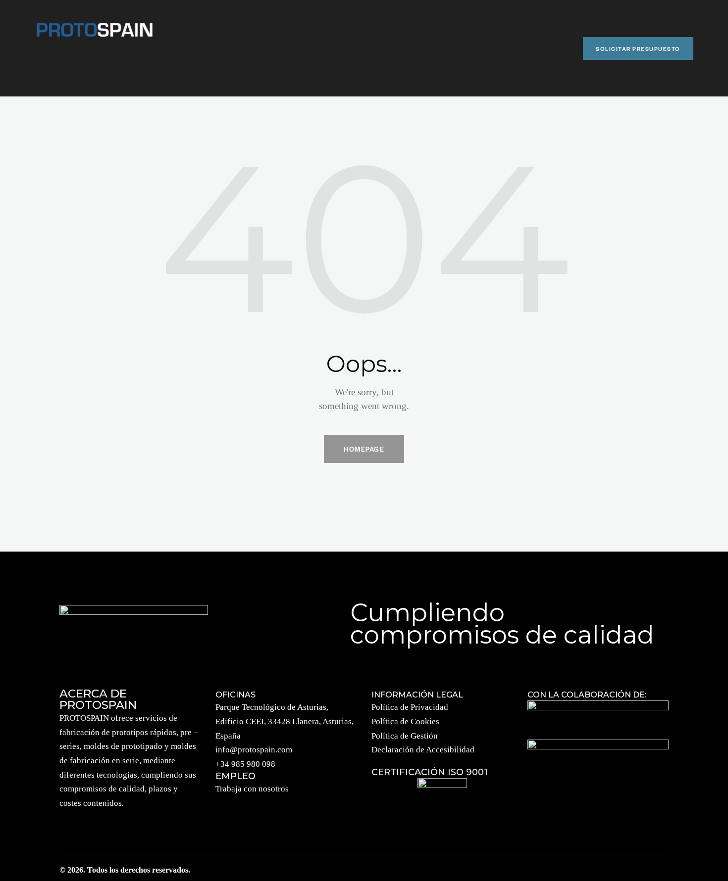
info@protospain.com (253, 749)
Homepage (364, 449)
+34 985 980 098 (245, 764)
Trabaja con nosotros (252, 788)
